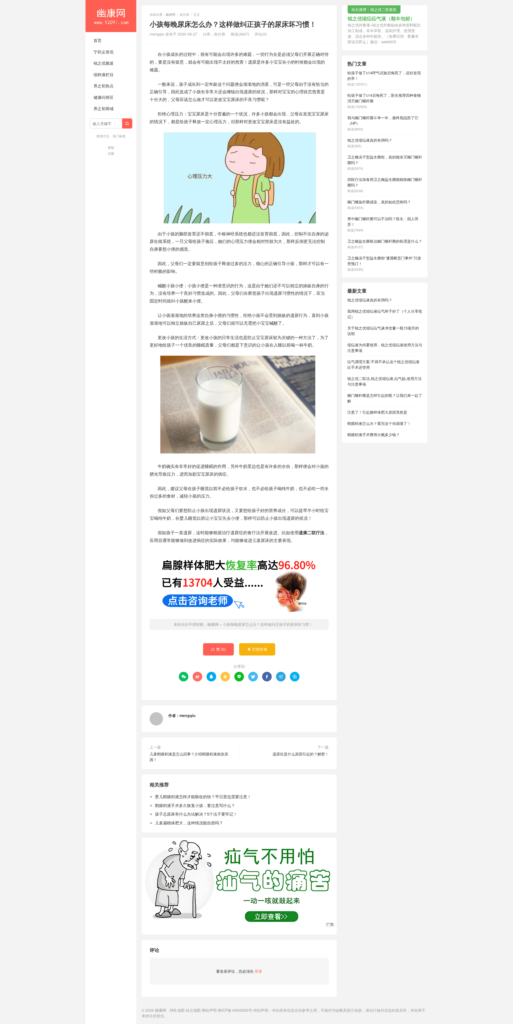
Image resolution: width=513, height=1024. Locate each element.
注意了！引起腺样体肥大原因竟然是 (377, 412)
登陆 (111, 147)
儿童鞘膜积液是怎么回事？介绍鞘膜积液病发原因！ (189, 756)
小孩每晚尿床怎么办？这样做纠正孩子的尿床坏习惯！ (268, 624)
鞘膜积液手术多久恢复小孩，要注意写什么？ (195, 805)
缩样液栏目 (104, 74)
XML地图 (177, 1010)
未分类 (184, 14)
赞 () (218, 649)
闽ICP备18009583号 (235, 1010)
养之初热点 (104, 85)
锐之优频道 (104, 63)
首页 (98, 40)
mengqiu (188, 715)
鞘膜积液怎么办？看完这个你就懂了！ (379, 423)
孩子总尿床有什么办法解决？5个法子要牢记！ (196, 814)
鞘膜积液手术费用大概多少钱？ (373, 434)
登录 (258, 971)
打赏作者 (257, 649)
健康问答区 (104, 97)
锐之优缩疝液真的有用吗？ (369, 299)
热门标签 (119, 136)
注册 (111, 153)
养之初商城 (104, 108)
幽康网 (111, 16)
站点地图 (193, 1010)
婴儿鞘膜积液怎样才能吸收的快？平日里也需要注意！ (203, 796)
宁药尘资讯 (104, 52)
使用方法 (102, 136)
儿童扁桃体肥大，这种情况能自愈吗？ (189, 822)
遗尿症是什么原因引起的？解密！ (301, 754)
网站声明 (209, 1010)
